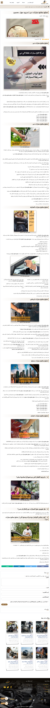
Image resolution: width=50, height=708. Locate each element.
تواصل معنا (12, 2)
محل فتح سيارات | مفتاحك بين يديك (42, 203)
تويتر (30, 566)
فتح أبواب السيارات (40, 468)
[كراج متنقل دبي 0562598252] (44, 2)
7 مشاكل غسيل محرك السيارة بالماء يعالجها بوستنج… (27, 636)
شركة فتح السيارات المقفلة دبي (39, 201)
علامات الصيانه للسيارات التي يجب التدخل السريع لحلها (42, 636)
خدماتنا (23, 2)
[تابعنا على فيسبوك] (11, 687)
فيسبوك (42, 566)
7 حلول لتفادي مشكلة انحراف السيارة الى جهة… (27, 662)
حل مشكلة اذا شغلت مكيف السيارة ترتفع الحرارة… (13, 662)
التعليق (47, 577)
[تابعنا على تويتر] (8, 687)
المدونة (18, 2)
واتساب (6, 566)
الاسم (47, 587)
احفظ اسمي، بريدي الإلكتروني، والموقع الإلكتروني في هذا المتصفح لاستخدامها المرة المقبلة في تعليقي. (28, 601)
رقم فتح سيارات (39, 295)
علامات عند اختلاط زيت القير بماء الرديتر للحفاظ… (42, 662)
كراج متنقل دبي (30, 2)
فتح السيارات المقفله (41, 412)
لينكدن (18, 566)
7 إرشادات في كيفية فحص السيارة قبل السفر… (13, 636)
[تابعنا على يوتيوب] (4, 687)
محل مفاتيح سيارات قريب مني (37, 357)
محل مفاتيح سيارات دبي (44, 550)
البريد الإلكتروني (45, 592)
